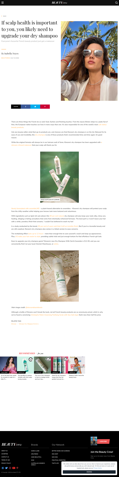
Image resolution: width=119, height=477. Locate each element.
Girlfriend (34, 454)
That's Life (55, 463)
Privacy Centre (97, 468)
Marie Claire (35, 451)
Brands (34, 444)
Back (4, 16)
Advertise (4, 454)
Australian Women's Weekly (38, 464)
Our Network (58, 444)
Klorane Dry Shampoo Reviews (29, 324)
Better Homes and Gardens (61, 451)
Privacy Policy (6, 463)
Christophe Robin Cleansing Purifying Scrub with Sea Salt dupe (54, 315)
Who (32, 460)
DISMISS (89, 472)
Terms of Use (5, 460)
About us (4, 451)
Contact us (5, 457)
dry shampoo (40, 135)
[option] (8, 368)
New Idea (55, 457)
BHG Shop (55, 454)
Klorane (13, 324)
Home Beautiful (36, 457)
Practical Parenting (59, 460)
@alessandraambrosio (33, 307)
